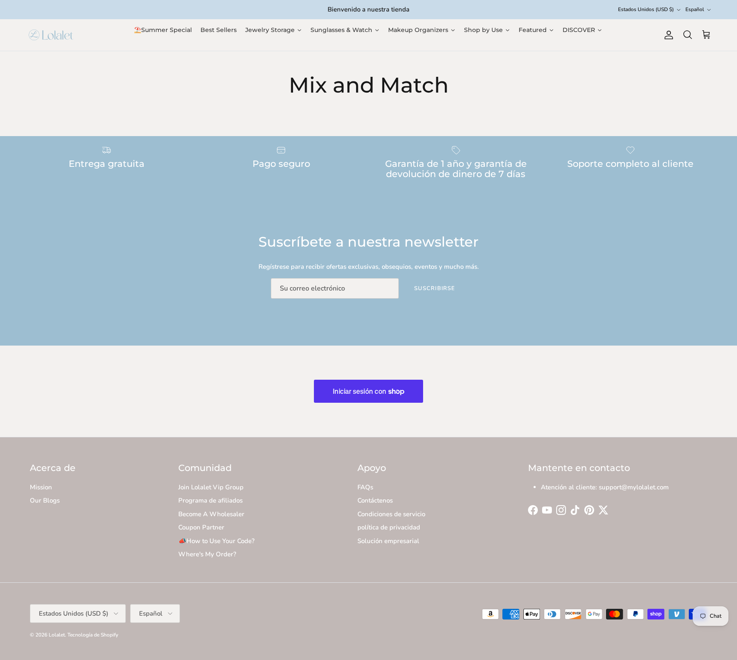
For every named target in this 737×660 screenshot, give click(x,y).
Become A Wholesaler (211, 514)
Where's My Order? (207, 554)
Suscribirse (434, 288)
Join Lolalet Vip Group (211, 487)
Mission (41, 487)
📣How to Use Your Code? (216, 541)
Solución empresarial (388, 541)
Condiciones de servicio (391, 514)
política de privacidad (388, 527)
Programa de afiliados (210, 500)
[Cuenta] (667, 35)
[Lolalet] (51, 35)
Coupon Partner (201, 527)
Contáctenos (375, 500)
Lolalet (57, 634)
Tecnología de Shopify (92, 634)
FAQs (365, 487)
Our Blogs (45, 500)
